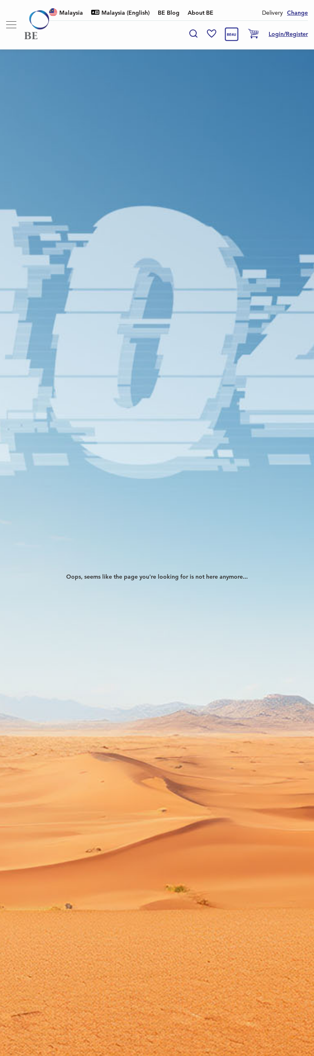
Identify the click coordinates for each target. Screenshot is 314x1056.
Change (297, 13)
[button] (66, 13)
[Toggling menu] (11, 24)
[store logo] (37, 24)
